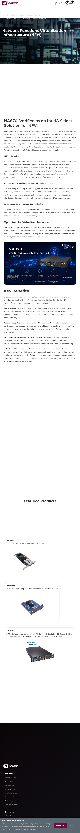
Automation (9, 781)
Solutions (13, 15)
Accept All (60, 825)
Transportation (10, 785)
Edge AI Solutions (11, 777)
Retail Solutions (10, 789)
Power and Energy (11, 797)
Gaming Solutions (11, 804)
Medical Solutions (11, 793)
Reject (73, 825)
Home (6, 15)
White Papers (9, 816)
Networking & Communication (29, 15)
